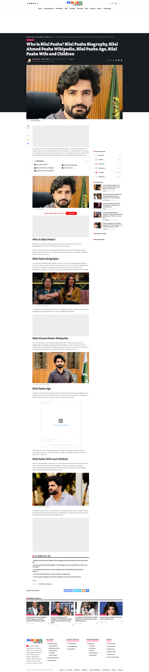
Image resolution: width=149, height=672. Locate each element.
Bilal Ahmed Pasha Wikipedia (45, 168)
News (105, 191)
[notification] (110, 3)
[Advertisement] (74, 21)
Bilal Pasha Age (68, 168)
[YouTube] (31, 3)
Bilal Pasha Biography (70, 165)
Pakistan (49, 584)
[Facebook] (27, 3)
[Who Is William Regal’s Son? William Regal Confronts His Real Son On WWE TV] (98, 187)
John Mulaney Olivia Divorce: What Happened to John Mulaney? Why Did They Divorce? (86, 619)
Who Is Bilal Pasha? (42, 164)
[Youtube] (108, 172)
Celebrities (30, 39)
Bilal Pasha (42, 584)
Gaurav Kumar (36, 59)
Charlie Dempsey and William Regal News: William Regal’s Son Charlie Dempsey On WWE (112, 225)
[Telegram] (37, 3)
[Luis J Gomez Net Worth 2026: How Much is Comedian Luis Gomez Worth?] (98, 205)
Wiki (105, 209)
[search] (113, 3)
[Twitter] (29, 3)
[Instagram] (35, 3)
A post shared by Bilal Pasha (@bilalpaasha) (60, 445)
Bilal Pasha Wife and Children (45, 170)
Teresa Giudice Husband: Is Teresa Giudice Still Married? (51, 574)
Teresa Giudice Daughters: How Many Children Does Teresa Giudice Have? (57, 577)
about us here (38, 663)
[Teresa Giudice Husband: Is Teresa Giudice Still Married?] (111, 608)
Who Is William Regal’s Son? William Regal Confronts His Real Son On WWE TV (111, 187)
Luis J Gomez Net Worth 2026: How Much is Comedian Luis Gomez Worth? (112, 205)
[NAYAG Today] (74, 3)
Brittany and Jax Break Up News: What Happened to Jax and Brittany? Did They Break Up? (112, 196)
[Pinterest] (34, 3)
